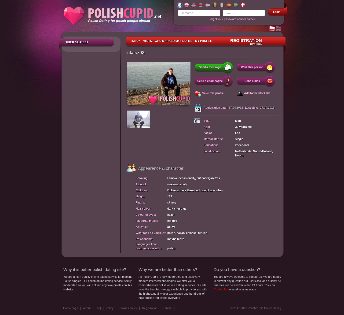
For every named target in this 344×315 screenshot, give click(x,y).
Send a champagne (210, 81)
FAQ (98, 308)
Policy (109, 308)
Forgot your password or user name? (232, 19)
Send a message (210, 67)
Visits (147, 41)
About (87, 308)
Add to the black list (257, 93)
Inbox (136, 41)
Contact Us (221, 289)
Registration (246, 41)
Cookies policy (127, 308)
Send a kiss (252, 81)
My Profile (203, 41)
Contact (167, 308)
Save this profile (213, 93)
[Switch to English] (279, 29)
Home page (70, 308)
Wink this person (252, 67)
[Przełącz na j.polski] (272, 29)
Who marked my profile (173, 41)
